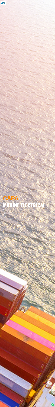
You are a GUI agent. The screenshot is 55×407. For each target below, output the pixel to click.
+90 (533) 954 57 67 (46, 3)
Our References (27, 1)
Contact (37, 1)
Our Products (22, 1)
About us (17, 1)
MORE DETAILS (7, 213)
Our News (33, 1)
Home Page (13, 1)
